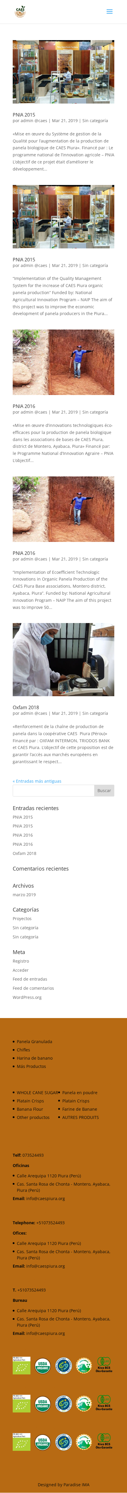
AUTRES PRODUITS (80, 1117)
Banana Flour (30, 1109)
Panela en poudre (79, 1092)
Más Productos (31, 1066)
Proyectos (22, 918)
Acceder (21, 970)
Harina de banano (35, 1058)
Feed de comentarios (33, 988)
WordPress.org (27, 997)
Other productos (33, 1117)
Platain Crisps (30, 1101)
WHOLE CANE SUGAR (37, 1092)
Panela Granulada (34, 1041)
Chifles (23, 1050)
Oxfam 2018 (26, 707)
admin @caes (34, 120)
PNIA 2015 (24, 115)
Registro (21, 961)
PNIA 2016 (24, 406)
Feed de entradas (30, 979)
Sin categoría (95, 120)
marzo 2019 (24, 894)
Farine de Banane (79, 1109)
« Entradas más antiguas (37, 781)
